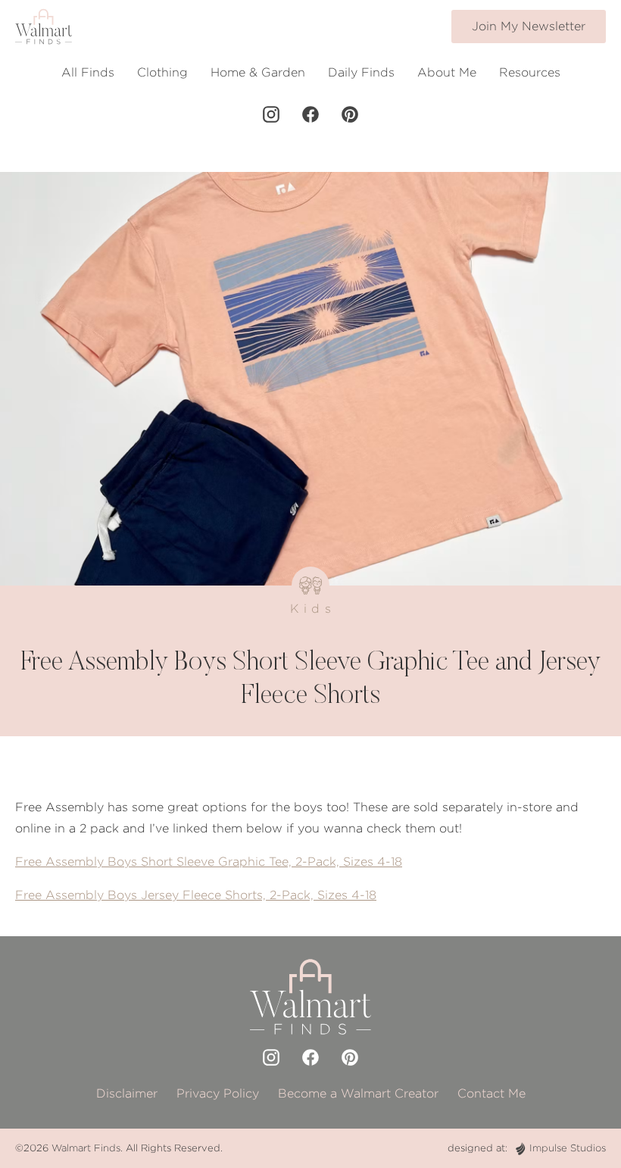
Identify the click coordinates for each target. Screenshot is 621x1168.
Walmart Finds (85, 1148)
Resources (529, 72)
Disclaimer (127, 1093)
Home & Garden (258, 72)
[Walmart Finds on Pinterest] (349, 114)
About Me (446, 72)
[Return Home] (43, 26)
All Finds (87, 72)
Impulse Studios (567, 1148)
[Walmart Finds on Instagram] (271, 114)
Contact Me (491, 1093)
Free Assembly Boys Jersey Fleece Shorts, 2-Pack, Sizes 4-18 (195, 895)
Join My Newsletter (528, 26)
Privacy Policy (217, 1093)
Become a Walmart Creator (358, 1093)
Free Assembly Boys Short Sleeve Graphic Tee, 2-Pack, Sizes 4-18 (208, 861)
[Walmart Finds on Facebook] (310, 114)
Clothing (162, 72)
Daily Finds (361, 72)
